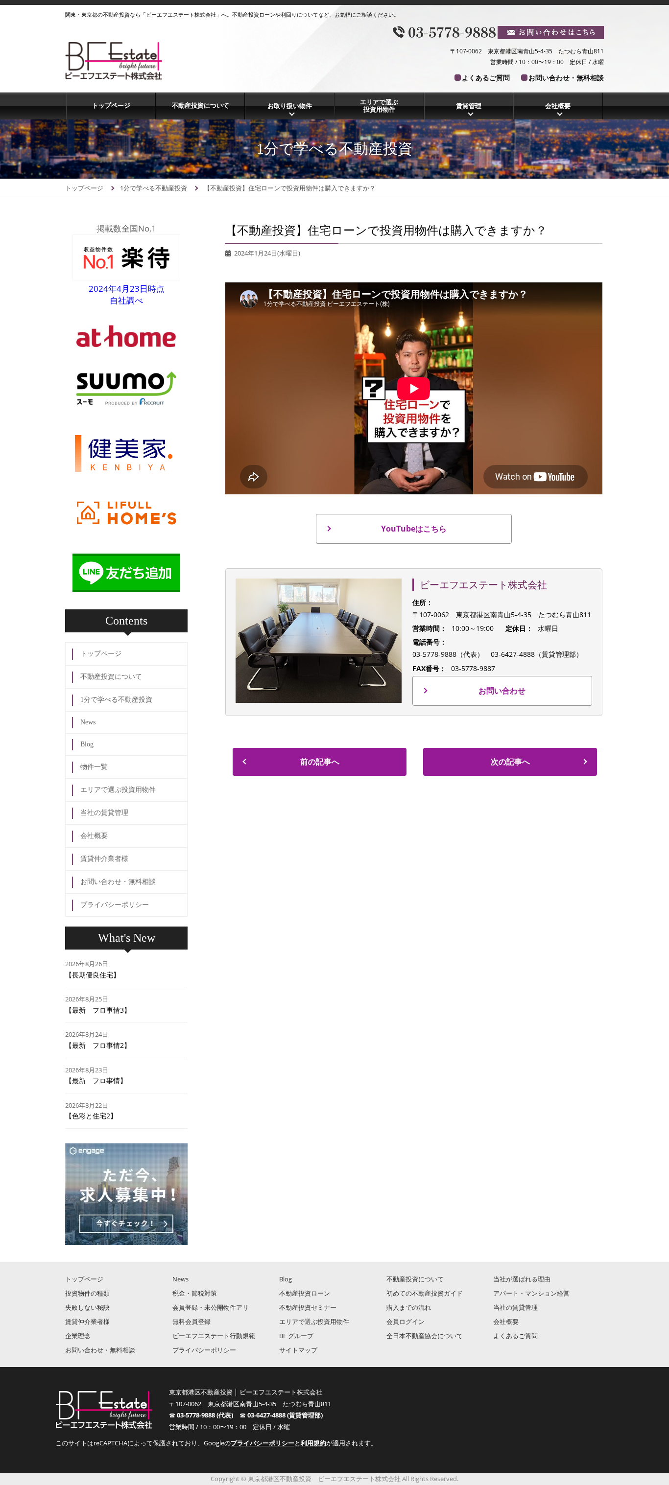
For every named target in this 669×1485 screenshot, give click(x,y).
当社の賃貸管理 (104, 812)
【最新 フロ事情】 (96, 1080)
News (88, 722)
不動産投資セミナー (307, 1307)
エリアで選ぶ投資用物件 (379, 105)
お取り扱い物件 (289, 105)
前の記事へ (319, 761)
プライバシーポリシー (114, 904)
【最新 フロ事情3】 (98, 1010)
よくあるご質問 (486, 77)
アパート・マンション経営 (531, 1293)
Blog (87, 744)
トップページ (111, 105)
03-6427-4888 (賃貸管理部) (285, 1415)
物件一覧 (94, 766)
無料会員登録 (191, 1321)
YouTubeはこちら (414, 528)
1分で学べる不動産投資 (116, 699)
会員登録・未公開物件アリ (210, 1307)
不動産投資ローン (304, 1293)
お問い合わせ (502, 690)
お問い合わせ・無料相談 (566, 77)
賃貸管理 (468, 105)
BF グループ (296, 1335)
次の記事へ (510, 761)
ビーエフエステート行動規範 (213, 1335)
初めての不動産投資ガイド (424, 1293)
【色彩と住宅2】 (91, 1115)
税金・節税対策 (194, 1293)
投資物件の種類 (87, 1293)
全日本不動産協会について (424, 1335)
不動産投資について (200, 105)
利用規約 (313, 1443)
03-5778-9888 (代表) (208, 1415)
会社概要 (558, 105)
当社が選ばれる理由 (521, 1279)
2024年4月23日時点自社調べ (127, 294)
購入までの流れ (408, 1307)
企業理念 (78, 1335)
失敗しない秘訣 (87, 1307)
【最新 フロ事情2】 (98, 1045)
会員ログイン (405, 1321)
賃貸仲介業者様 (104, 858)
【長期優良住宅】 (92, 974)
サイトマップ (298, 1350)
